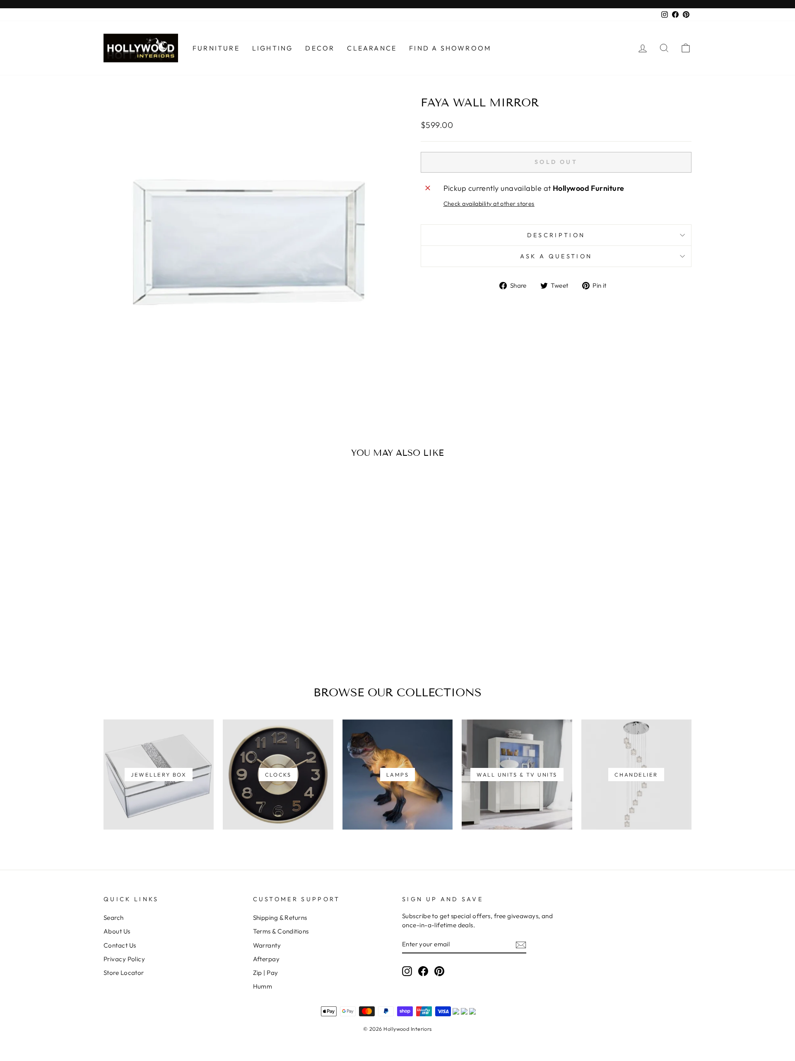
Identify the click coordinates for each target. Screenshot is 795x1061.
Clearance (372, 48)
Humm (262, 986)
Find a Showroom (450, 48)
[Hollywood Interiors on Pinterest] (439, 971)
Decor (320, 48)
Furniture (216, 48)
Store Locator (124, 973)
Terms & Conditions (281, 931)
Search (114, 917)
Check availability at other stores (489, 203)
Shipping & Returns (280, 917)
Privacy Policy (124, 959)
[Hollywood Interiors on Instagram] (407, 971)
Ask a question (556, 256)
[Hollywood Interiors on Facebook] (423, 971)
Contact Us (120, 945)
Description (556, 235)
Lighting (272, 48)
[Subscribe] (521, 944)
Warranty (267, 945)
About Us (117, 931)
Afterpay (266, 959)
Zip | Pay (265, 973)
